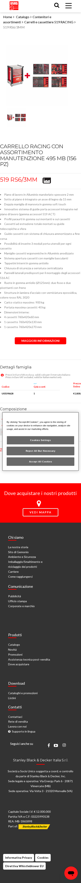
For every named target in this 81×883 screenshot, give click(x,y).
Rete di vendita (18, 721)
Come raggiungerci (20, 576)
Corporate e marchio (21, 606)
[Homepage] (14, 5)
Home (7, 17)
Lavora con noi (17, 726)
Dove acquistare (18, 664)
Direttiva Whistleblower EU (24, 866)
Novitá (12, 649)
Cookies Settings (40, 440)
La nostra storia (18, 547)
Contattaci (15, 716)
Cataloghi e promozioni (23, 693)
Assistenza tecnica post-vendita (29, 659)
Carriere (13, 571)
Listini (12, 698)
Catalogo (22, 17)
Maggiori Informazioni (40, 340)
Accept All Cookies (40, 461)
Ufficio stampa (17, 601)
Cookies (43, 857)
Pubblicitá (14, 596)
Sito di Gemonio (18, 552)
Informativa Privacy (18, 857)
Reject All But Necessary (40, 450)
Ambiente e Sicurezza (22, 556)
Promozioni (15, 654)
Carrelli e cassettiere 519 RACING (48, 22)
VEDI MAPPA (40, 512)
